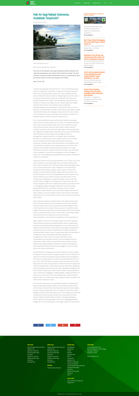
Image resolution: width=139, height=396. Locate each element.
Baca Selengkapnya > (89, 35)
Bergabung (70, 349)
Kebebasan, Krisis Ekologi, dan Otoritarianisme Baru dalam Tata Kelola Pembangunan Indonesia (94, 57)
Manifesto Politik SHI (33, 351)
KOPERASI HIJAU (97, 3)
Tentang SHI (70, 358)
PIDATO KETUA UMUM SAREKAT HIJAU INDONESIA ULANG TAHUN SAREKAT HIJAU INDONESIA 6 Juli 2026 (94, 75)
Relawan (69, 352)
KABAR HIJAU (86, 3)
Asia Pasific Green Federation (75, 381)
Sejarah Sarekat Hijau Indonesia (36, 347)
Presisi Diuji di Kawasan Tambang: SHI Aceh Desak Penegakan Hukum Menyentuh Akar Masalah (93, 92)
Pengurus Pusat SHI (32, 356)
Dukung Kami (71, 347)
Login (80, 394)
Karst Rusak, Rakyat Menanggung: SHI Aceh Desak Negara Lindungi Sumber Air (94, 42)
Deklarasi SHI (31, 349)
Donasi (69, 351)
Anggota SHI (70, 382)
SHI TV (105, 3)
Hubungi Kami (31, 362)
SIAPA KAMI (77, 3)
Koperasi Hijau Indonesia (54, 368)
